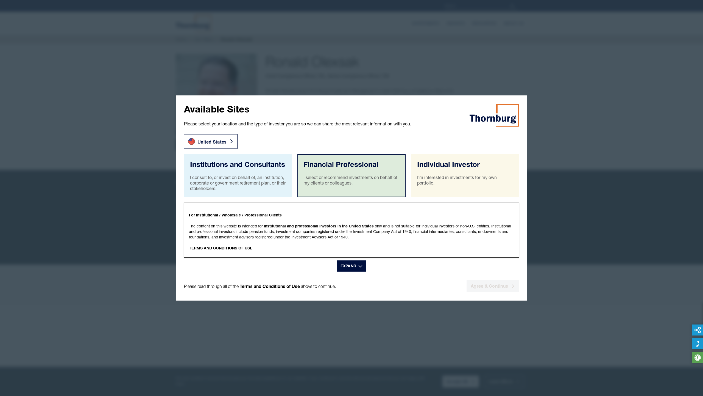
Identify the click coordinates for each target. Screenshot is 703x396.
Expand (348, 265)
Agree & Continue (489, 286)
